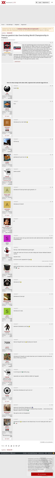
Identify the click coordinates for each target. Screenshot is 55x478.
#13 (52, 264)
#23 (52, 419)
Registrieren (23, 24)
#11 (52, 235)
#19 (52, 354)
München (10, 260)
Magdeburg (9, 276)
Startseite (50, 453)
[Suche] (36, 2)
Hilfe (46, 453)
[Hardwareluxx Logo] (9, 2)
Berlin (11, 336)
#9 (52, 201)
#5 (52, 139)
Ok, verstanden (42, 474)
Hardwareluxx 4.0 (6, 453)
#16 (52, 308)
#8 (52, 187)
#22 (52, 404)
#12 (52, 247)
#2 (52, 85)
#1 (52, 42)
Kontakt (25, 453)
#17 (52, 324)
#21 (52, 387)
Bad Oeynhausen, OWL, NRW (7, 436)
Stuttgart (10, 366)
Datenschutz (41, 453)
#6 (52, 154)
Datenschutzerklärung (32, 470)
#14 (52, 279)
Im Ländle (10, 98)
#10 (52, 218)
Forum (2, 24)
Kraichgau (10, 184)
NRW (11, 321)
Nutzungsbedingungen (32, 453)
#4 (52, 119)
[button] (5, 25)
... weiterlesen (17, 61)
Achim (11, 113)
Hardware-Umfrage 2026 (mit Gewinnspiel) (28, 28)
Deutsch (13, 453)
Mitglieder (17, 24)
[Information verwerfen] (52, 28)
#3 (52, 101)
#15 (52, 294)
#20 (52, 369)
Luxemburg (10, 151)
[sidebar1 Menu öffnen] (52, 2)
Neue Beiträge (9, 24)
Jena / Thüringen (9, 232)
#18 (52, 339)
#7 (52, 169)
